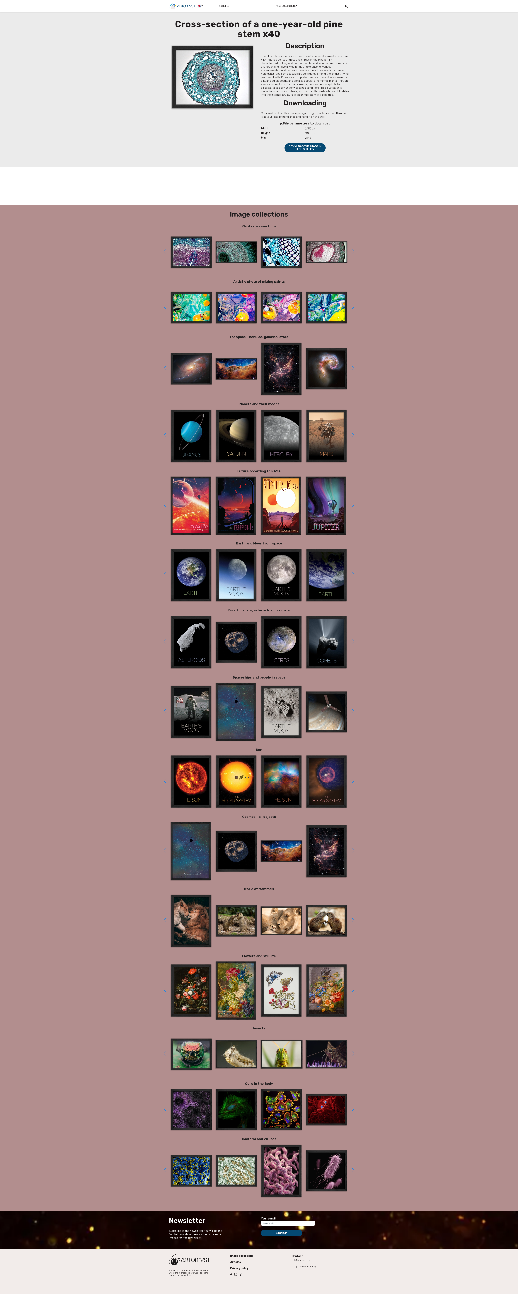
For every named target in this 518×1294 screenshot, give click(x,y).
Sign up (281, 1233)
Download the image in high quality (305, 148)
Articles (224, 6)
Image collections (241, 1255)
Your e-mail (268, 1218)
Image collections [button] (285, 6)
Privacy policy (239, 1268)
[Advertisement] (259, 186)
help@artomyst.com (301, 1260)
